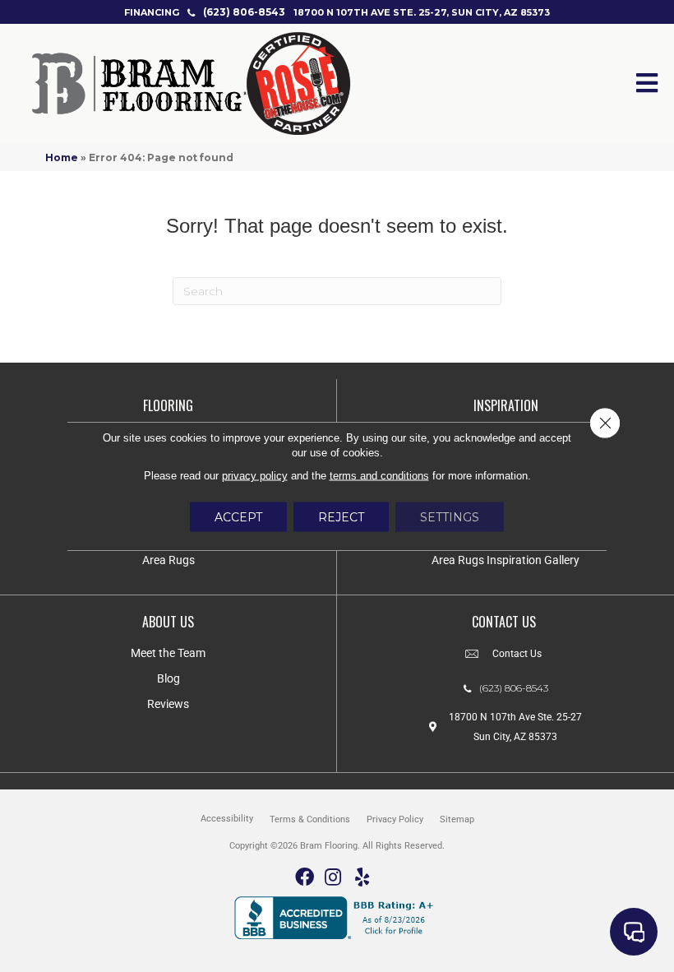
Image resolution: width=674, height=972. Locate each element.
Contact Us (517, 654)
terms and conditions (379, 476)
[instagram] (333, 878)
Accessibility (227, 818)
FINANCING (151, 12)
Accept (238, 517)
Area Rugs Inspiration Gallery (505, 560)
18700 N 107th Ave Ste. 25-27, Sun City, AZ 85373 (421, 12)
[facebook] (304, 878)
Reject (341, 517)
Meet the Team (168, 653)
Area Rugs (168, 560)
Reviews (168, 703)
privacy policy (255, 476)
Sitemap (457, 819)
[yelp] (362, 878)
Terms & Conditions (310, 819)
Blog (168, 678)
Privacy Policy (395, 819)
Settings (449, 517)
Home (61, 157)
